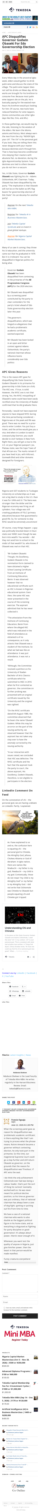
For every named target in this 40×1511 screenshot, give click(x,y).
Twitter (9, 1104)
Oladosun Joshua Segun (15, 1432)
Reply (6, 1262)
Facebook (14, 1104)
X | (3, 976)
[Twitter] (29, 27)
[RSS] (36, 27)
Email (34, 1104)
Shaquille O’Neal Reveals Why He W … (17, 1430)
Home (4, 32)
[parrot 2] (20, 836)
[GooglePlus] (33, 27)
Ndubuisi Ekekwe (16, 50)
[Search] (37, 2)
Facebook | (32, 973)
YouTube (9, 976)
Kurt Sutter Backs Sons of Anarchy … (17, 1456)
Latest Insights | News (14, 32)
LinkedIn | (21, 973)
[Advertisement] (20, 1031)
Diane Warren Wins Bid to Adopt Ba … (17, 1447)
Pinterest (30, 1104)
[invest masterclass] (20, 487)
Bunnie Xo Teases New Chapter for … (17, 1439)
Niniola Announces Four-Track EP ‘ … (17, 1465)
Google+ (20, 1104)
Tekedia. (15, 1507)
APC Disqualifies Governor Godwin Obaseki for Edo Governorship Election (18, 42)
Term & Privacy (20, 1509)
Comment (5, 1273)
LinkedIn (25, 1104)
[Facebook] (27, 27)
